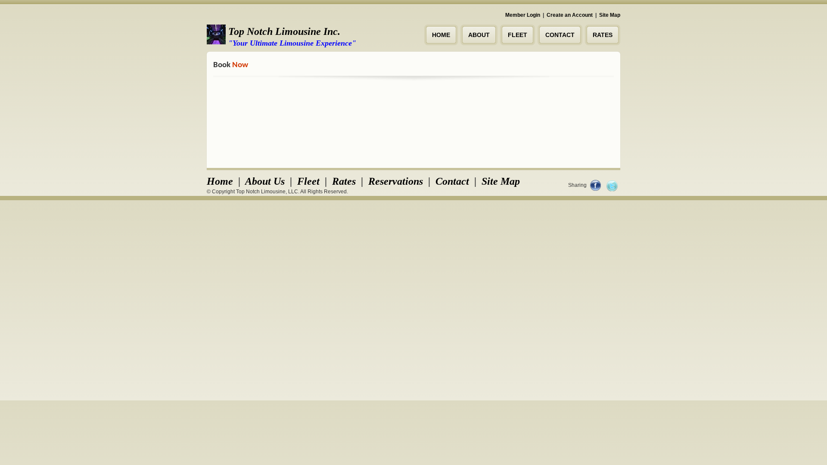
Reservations (395, 181)
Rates (344, 181)
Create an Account (570, 15)
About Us (265, 181)
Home (220, 181)
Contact (452, 181)
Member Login (522, 15)
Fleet (308, 181)
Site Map (609, 15)
